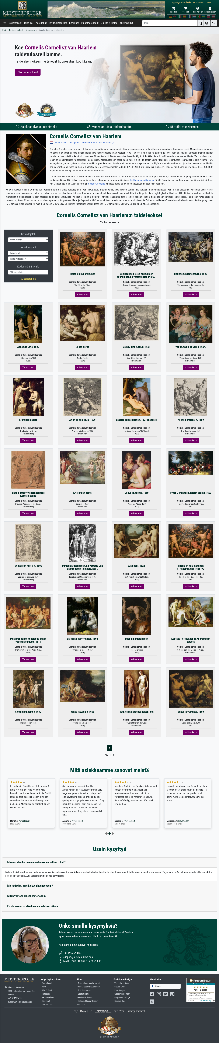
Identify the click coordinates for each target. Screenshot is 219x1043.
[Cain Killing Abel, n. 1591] (136, 322)
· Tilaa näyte (82, 1004)
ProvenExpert (23, 821)
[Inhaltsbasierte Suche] (207, 23)
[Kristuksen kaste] (28, 397)
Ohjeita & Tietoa (109, 22)
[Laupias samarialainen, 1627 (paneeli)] (136, 397)
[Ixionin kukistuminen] (136, 616)
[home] (4, 23)
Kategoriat (41, 22)
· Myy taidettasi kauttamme (88, 987)
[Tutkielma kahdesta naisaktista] (136, 688)
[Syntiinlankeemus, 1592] (28, 688)
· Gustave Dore (119, 1001)
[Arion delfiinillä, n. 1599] (82, 397)
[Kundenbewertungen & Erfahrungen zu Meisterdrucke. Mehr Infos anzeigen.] (200, 989)
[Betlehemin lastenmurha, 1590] (190, 247)
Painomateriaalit (89, 22)
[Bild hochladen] (214, 23)
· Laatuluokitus (83, 994)
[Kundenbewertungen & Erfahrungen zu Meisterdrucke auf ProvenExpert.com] (47, 110)
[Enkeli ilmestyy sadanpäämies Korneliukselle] (28, 470)
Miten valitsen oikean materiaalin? (26, 896)
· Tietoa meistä (47, 1004)
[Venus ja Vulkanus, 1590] (191, 688)
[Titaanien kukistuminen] (82, 249)
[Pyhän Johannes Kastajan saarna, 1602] (190, 462)
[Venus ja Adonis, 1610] (136, 470)
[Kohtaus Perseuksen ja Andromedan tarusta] (190, 611)
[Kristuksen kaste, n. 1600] (28, 543)
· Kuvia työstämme (85, 997)
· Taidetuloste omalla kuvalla (89, 983)
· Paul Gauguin (119, 990)
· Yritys (43, 987)
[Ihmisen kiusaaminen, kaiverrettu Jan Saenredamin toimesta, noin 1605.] (82, 543)
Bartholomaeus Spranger (142, 180)
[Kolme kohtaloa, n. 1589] (190, 397)
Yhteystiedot (126, 22)
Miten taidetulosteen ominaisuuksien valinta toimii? (36, 862)
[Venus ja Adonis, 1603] (82, 685)
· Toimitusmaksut (84, 990)
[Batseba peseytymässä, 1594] (82, 616)
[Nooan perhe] (82, 322)
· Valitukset (45, 1001)
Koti (4, 30)
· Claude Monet (120, 987)
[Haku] (200, 23)
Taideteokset (14, 22)
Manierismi (30, 30)
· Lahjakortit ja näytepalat (87, 1001)
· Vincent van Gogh (121, 983)
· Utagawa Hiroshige (122, 997)
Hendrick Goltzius (96, 183)
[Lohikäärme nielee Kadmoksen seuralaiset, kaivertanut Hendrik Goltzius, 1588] (136, 249)
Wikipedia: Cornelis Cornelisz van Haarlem (91, 142)
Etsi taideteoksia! (27, 72)
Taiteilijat (28, 22)
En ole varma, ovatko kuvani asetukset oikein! (33, 906)
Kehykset (74, 22)
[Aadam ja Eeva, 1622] (28, 324)
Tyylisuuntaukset (58, 22)
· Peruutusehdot (47, 997)
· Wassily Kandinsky (122, 994)
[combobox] (165, 986)
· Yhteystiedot (46, 983)
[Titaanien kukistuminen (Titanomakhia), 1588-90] (190, 541)
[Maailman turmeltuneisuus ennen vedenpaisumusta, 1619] (28, 612)
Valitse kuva (82, 294)
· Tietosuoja (45, 994)
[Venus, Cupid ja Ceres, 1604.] (190, 324)
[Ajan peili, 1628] (136, 540)
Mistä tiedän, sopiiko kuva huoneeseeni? (30, 885)
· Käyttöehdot (46, 990)
